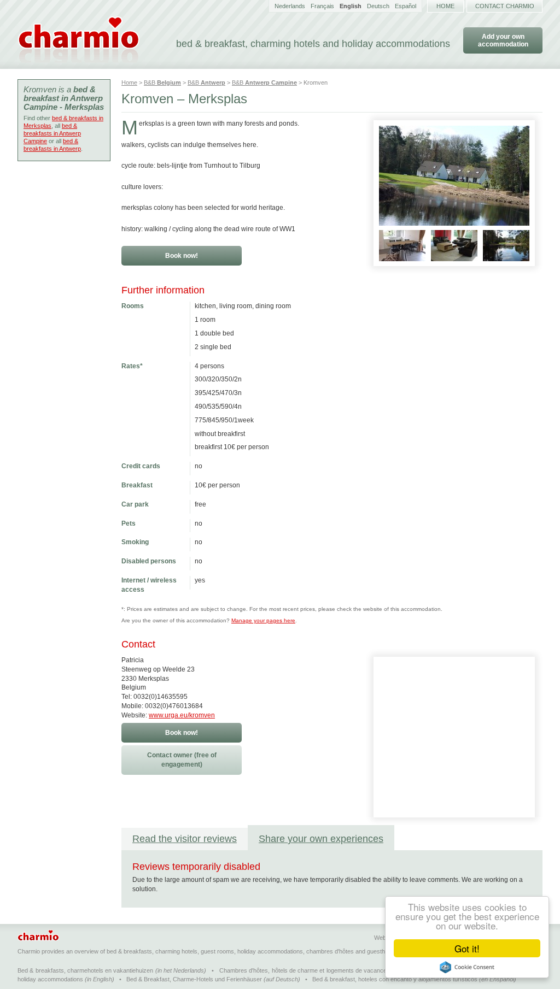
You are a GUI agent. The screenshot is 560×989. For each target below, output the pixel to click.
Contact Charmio (504, 6)
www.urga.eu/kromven (182, 715)
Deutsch (378, 6)
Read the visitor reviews (184, 838)
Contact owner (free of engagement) (182, 759)
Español (405, 6)
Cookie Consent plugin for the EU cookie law (467, 967)
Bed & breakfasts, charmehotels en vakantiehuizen (85, 970)
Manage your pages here (263, 620)
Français (322, 6)
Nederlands (290, 6)
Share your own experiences (321, 838)
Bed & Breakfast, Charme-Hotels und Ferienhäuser (194, 979)
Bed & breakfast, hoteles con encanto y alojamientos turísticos (394, 979)
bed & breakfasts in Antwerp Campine (52, 133)
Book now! (181, 256)
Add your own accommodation (503, 40)
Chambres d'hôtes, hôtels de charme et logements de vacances (304, 970)
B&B (162, 82)
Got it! (467, 948)
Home (445, 6)
